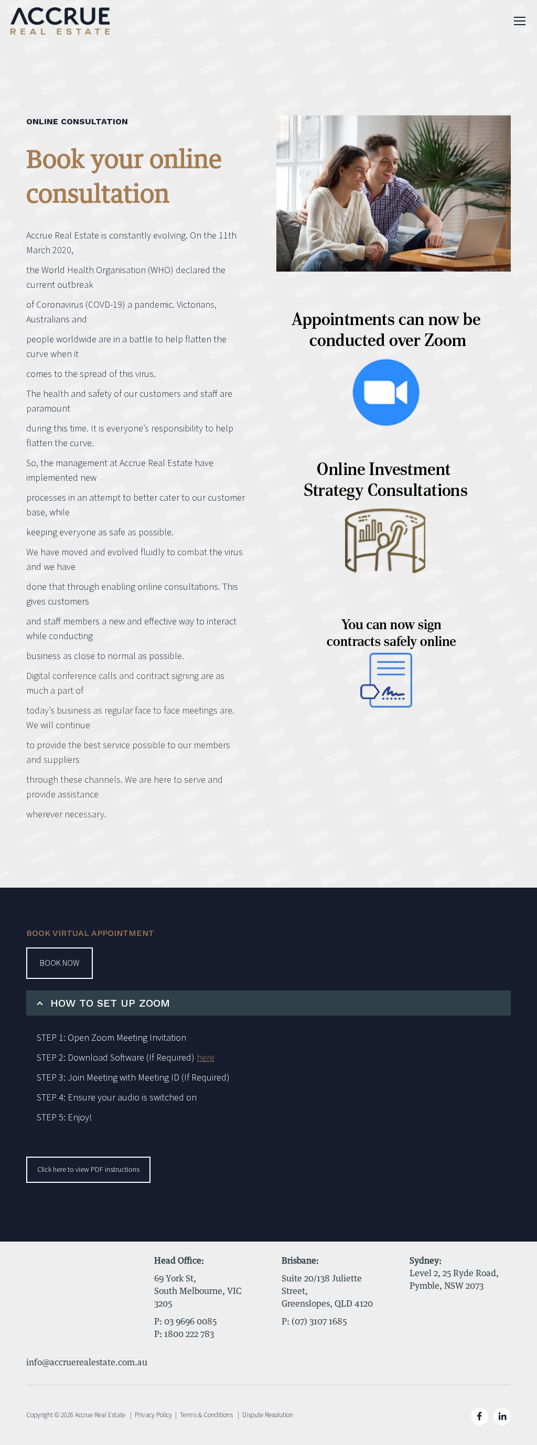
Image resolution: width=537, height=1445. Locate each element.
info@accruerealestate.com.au (86, 1362)
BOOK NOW (59, 963)
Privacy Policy (153, 1415)
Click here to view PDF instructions (88, 1169)
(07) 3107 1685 (319, 1322)
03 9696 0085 (190, 1322)
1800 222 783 (189, 1334)
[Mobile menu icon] (520, 21)
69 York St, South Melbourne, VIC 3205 (198, 1291)
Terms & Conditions (206, 1415)
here (205, 1057)
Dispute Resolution (267, 1415)
